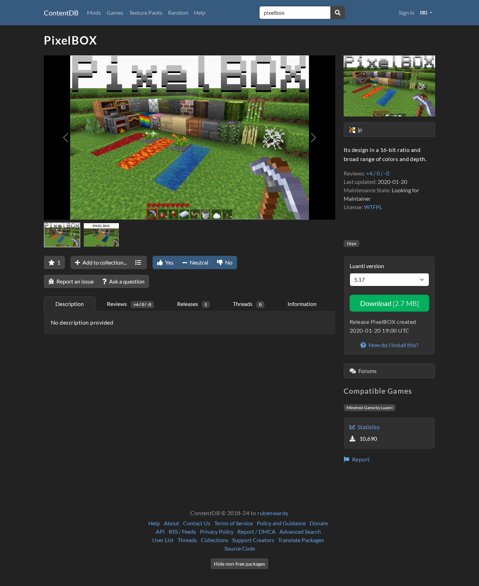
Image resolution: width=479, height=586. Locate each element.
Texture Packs (145, 12)
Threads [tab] (247, 303)
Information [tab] (302, 303)
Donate (319, 523)
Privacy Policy (217, 531)
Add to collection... (104, 262)
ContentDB (61, 12)
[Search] (337, 12)
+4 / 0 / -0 (377, 173)
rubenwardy (273, 513)
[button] (426, 13)
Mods (94, 12)
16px (351, 243)
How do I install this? (392, 344)
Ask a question (126, 281)
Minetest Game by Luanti (369, 407)
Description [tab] (69, 303)
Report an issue (74, 281)
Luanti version (367, 265)
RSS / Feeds (182, 531)
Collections (214, 540)
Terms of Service (233, 523)
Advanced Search (300, 531)
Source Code (239, 548)
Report (360, 459)
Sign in (406, 12)
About (171, 523)
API (160, 531)
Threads (187, 540)
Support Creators (253, 540)
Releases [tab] (192, 303)
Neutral (198, 262)
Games (115, 12)
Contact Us (196, 523)
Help (199, 12)
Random (178, 12)
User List (163, 540)
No (228, 262)
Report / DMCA (256, 531)
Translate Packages (301, 540)
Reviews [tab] (129, 303)
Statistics (368, 427)
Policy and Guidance (281, 523)
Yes (169, 262)
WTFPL (373, 207)
